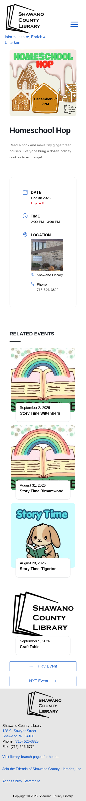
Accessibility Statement (21, 781)
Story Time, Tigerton (38, 569)
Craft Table (29, 647)
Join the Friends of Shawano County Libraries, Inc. (42, 769)
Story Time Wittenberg (40, 413)
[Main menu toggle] (74, 24)
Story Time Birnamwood (42, 491)
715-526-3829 (48, 290)
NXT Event (38, 681)
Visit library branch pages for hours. (30, 757)
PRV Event (47, 666)
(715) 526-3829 (27, 741)
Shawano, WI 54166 (18, 736)
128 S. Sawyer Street (19, 731)
